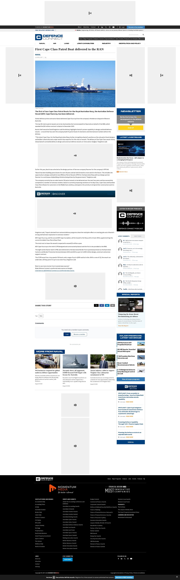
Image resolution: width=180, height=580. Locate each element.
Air (54, 43)
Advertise (86, 27)
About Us (37, 559)
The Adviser (38, 541)
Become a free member (136, 27)
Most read (137, 236)
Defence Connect (40, 517)
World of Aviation (40, 546)
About (79, 27)
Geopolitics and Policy (130, 43)
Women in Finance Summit (97, 546)
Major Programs (88, 39)
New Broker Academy (96, 525)
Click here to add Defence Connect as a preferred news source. (54, 270)
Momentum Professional (125, 517)
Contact (93, 27)
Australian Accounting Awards (71, 506)
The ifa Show (121, 507)
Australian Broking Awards (70, 517)
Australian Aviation (40, 509)
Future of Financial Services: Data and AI (101, 512)
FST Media (38, 520)
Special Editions (109, 39)
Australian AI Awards (68, 509)
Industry (106, 43)
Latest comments (123, 236)
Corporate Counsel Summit (97, 504)
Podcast (126, 39)
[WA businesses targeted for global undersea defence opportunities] (47, 361)
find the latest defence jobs (44, 30)
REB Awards (93, 533)
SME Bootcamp (94, 541)
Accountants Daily (40, 502)
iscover (142, 39)
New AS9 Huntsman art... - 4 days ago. (131, 276)
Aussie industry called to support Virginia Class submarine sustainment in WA (102, 373)
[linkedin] (107, 305)
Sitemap (37, 566)
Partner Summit (94, 531)
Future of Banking (95, 510)
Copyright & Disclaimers (117, 573)
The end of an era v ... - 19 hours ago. (130, 252)
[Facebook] (118, 559)
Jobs (116, 39)
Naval (42, 43)
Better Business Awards (69, 540)
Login (123, 27)
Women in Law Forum (124, 502)
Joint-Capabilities (85, 43)
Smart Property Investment (43, 536)
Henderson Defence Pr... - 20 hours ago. (131, 268)
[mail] (112, 305)
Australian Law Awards (69, 527)
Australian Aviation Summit (70, 514)
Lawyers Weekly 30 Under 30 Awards (100, 523)
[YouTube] (131, 559)
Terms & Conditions (139, 573)
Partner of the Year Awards (97, 528)
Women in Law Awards (124, 499)
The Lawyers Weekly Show (125, 509)
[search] (143, 34)
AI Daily (37, 507)
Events (121, 39)
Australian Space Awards (70, 532)
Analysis (96, 39)
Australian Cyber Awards (69, 519)
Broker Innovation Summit (70, 548)
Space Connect (39, 538)
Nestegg (37, 528)
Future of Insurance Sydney (98, 517)
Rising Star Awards (95, 536)
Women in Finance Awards (97, 544)
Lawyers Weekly (39, 525)
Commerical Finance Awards (98, 502)
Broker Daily (38, 512)
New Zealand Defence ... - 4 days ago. (130, 284)
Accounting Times (40, 504)
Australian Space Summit (70, 535)
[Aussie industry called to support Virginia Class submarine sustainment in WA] (102, 361)
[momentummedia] (62, 489)
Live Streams (134, 39)
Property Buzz (39, 530)
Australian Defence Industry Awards (73, 525)
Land (66, 43)
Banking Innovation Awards (70, 538)
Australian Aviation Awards (70, 511)
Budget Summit (94, 499)
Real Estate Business (41, 533)
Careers (102, 39)
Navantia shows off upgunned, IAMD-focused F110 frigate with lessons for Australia (74, 373)
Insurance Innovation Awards (98, 520)
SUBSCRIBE (67, 559)
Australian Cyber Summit (69, 522)
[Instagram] (128, 559)
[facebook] (101, 305)
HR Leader (38, 523)
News (80, 39)
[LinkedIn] (122, 559)
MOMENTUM (48, 27)
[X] (96, 305)
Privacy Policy (129, 573)
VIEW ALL (110, 194)
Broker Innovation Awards (70, 546)
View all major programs (131, 379)
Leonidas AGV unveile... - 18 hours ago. (131, 244)
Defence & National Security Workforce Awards (103, 507)
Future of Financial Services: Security (100, 515)
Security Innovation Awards (98, 538)
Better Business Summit (69, 543)
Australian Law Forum (69, 530)
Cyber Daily (38, 515)
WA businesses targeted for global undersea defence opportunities (47, 372)
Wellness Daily (39, 544)
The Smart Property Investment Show (128, 512)
